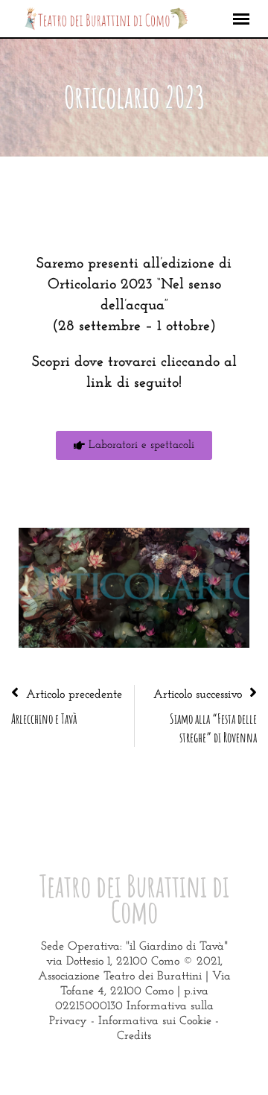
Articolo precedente (74, 695)
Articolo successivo (197, 695)
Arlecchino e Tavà (44, 718)
